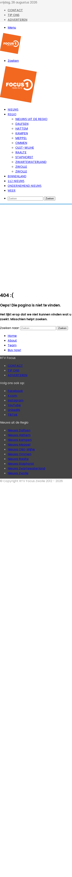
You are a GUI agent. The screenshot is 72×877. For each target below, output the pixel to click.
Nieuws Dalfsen (19, 430)
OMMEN (21, 143)
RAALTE (20, 152)
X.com (12, 395)
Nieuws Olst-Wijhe (21, 449)
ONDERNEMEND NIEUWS (24, 186)
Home (12, 336)
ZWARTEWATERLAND (30, 162)
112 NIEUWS (16, 181)
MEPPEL (21, 138)
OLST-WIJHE (24, 147)
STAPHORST (24, 157)
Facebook (15, 391)
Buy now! (14, 350)
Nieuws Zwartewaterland (26, 468)
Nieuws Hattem (19, 435)
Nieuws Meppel (19, 444)
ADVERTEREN (17, 20)
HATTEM (21, 128)
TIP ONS (13, 15)
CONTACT (15, 10)
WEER (12, 190)
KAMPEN (21, 133)
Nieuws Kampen (20, 440)
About (12, 340)
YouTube (14, 405)
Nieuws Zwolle (18, 473)
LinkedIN (14, 410)
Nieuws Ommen (19, 454)
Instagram (15, 400)
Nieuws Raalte (18, 459)
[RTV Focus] (10, 53)
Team (12, 345)
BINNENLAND (17, 176)
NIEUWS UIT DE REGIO (31, 119)
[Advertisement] (36, 246)
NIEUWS (13, 109)
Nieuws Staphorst (21, 463)
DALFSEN (21, 124)
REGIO (12, 114)
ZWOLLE (21, 166)
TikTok (12, 414)
